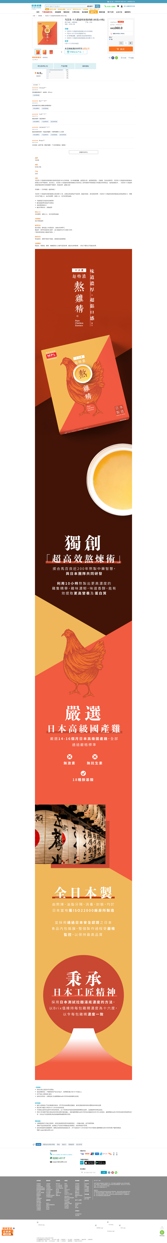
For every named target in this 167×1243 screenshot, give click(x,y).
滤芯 (57, 1194)
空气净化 (77, 1185)
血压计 (47, 1203)
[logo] (36, 9)
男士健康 (39, 1191)
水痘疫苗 (48, 1194)
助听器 (47, 1209)
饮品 (76, 1196)
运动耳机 (77, 1215)
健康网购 (70, 1241)
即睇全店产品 (75, 52)
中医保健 (39, 1207)
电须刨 (76, 1204)
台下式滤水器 (59, 1186)
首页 (37, 12)
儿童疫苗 (48, 1183)
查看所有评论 (83, 152)
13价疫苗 (48, 1188)
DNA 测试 (39, 1202)
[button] (61, 52)
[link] (41, 1224)
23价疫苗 (48, 1186)
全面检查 (39, 1183)
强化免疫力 (67, 1196)
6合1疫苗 (48, 1192)
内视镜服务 (39, 1198)
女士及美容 (67, 1199)
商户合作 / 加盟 (55, 1239)
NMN (65, 1183)
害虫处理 (77, 1194)
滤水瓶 (57, 1191)
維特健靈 (85, 9)
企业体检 (39, 1210)
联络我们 (63, 1239)
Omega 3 (66, 1192)
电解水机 (58, 1195)
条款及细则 (76, 1239)
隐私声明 (84, 1239)
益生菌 (66, 1186)
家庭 (58, 1241)
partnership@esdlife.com (101, 1187)
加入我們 (70, 1239)
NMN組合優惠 (61, 9)
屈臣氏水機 (53, 9)
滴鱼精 (66, 1191)
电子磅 (47, 1207)
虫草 (65, 1188)
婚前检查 (39, 1194)
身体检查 (87, 1183)
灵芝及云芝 (67, 1189)
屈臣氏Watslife (77, 9)
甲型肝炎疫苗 (49, 1189)
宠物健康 (77, 1188)
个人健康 (87, 1188)
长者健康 (77, 1189)
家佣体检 (39, 1201)
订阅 (104, 1172)
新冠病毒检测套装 (41, 1189)
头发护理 (66, 1206)
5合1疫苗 (48, 1191)
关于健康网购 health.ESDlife (43, 1239)
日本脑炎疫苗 (49, 1196)
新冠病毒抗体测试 (41, 1188)
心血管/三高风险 (40, 1192)
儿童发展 (39, 1208)
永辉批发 (74, 22)
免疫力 (64, 1144)
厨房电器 (77, 1186)
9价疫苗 (48, 1185)
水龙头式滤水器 (59, 1188)
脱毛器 (76, 1207)
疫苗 (86, 1185)
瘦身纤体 (66, 1200)
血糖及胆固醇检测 (50, 1204)
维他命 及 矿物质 (68, 1194)
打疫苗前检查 (40, 1186)
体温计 (47, 1206)
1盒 (111, 39)
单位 (110, 37)
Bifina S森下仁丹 (94, 9)
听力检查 (39, 1205)
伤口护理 (79, 1144)
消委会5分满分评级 (49, 1144)
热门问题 (87, 1198)
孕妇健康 (66, 1208)
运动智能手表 (78, 1214)
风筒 (76, 1206)
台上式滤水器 (59, 1185)
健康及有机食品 (78, 1195)
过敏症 (38, 1196)
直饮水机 (58, 1183)
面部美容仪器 (78, 1203)
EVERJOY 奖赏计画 (120, 1)
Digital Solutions (78, 1241)
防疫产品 (77, 1191)
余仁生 (69, 9)
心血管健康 (67, 1202)
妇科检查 (39, 1185)
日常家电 (77, 1183)
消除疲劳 (71, 1144)
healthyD (63, 1241)
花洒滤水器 (58, 1192)
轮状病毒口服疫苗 (50, 1195)
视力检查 (39, 1204)
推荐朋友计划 (131, 1)
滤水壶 (57, 1189)
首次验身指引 (88, 1197)
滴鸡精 (38, 1144)
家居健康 (87, 1186)
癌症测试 (39, 1199)
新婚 (46, 1241)
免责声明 (90, 1239)
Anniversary (52, 1241)
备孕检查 (39, 1195)
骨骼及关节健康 (68, 1203)
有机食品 (87, 1189)
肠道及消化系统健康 (69, 1197)
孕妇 (58, 1144)
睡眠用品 (77, 1192)
